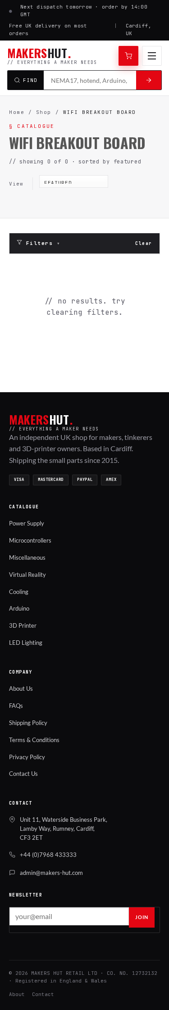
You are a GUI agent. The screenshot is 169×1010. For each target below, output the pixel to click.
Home (16, 112)
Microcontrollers (30, 540)
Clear (143, 243)
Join (141, 917)
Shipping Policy (28, 722)
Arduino (19, 608)
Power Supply (26, 523)
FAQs (16, 705)
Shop (43, 112)
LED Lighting (25, 642)
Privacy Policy (27, 757)
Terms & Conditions (34, 739)
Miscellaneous (27, 557)
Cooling (18, 591)
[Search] (148, 80)
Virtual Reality (27, 574)
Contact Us (23, 773)
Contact (43, 994)
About (17, 994)
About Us (21, 688)
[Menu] (152, 56)
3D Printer (23, 625)
